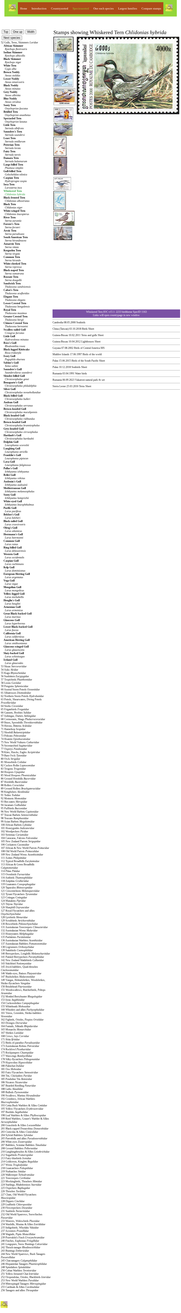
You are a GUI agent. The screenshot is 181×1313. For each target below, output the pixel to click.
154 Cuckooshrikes (20, 1003)
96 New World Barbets (19, 811)
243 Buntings (15, 1250)
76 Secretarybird (16, 745)
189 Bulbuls (14, 1092)
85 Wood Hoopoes (18, 775)
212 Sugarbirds (17, 1155)
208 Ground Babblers (19, 1148)
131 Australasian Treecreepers (24, 927)
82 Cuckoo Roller (18, 765)
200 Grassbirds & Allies (21, 1125)
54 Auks (9, 669)
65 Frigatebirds (15, 709)
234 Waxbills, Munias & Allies (23, 1224)
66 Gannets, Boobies (16, 712)
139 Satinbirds (17, 950)
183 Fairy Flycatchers (19, 1072)
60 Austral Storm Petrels (20, 689)
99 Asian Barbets (17, 821)
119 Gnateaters (18, 884)
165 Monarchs (16, 1029)
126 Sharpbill (15, 907)
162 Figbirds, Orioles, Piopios (22, 1019)
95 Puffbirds (14, 808)
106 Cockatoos (15, 844)
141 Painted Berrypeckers (22, 956)
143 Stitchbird (16, 963)
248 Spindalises (15, 1267)
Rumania (57, 373)
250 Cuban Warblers (18, 1270)
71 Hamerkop (13, 729)
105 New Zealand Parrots (20, 841)
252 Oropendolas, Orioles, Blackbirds (26, 1277)
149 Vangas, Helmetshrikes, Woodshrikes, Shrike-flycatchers (23, 981)
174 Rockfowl (16, 1049)
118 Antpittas (15, 881)
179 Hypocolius (16, 1062)
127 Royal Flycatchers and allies (18, 912)
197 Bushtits (14, 1112)
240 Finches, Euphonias (20, 1240)
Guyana (57, 347)
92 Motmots (13, 798)
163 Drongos (14, 1022)
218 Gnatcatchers (17, 1168)
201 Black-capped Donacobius (24, 1128)
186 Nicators (14, 1082)
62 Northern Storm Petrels (22, 696)
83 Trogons (13, 768)
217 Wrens (14, 1164)
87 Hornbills (14, 781)
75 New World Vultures (20, 742)
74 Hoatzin (15, 739)
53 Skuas (13, 666)
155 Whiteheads (15, 1006)
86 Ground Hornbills (18, 778)
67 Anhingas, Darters (18, 715)
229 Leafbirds (16, 1204)
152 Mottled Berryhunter (21, 996)
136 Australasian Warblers (21, 940)
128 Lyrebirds (14, 917)
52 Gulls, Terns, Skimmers (19, 42)
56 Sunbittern (15, 676)
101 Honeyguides (17, 828)
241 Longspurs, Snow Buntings (24, 1244)
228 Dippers (13, 1201)
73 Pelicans (13, 735)
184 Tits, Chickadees (16, 1075)
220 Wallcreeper (17, 1174)
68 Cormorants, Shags (23, 719)
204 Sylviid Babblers (17, 1135)
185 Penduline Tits (16, 1079)
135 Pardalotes (16, 937)
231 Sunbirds (15, 1211)
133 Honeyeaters (17, 933)
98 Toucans (14, 818)
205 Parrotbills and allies (24, 1138)
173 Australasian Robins (20, 1046)
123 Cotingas (14, 897)
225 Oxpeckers (15, 1188)
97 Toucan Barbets (19, 814)
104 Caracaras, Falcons (19, 838)
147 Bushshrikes (18, 976)
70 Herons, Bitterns (16, 725)
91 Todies (10, 795)
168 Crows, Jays (15, 1036)
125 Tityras (12, 904)
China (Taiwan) (61, 328)
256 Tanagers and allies (19, 1290)
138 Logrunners (17, 947)
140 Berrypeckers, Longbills (25, 953)
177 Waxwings (16, 1055)
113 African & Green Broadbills (17, 866)
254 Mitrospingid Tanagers (23, 1283)
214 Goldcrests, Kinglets (19, 1161)
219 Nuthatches (13, 1171)
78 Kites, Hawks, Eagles (20, 752)
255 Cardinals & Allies (20, 1287)
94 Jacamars (13, 805)
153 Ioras (13, 999)
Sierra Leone (59, 386)
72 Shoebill (15, 732)
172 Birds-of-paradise (20, 1042)
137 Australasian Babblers (24, 943)
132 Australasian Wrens (19, 930)
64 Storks (12, 706)
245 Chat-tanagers (19, 1260)
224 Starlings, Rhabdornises (21, 1184)
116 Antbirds (16, 877)
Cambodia (58, 322)
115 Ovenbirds (15, 874)
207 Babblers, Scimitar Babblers (23, 1145)
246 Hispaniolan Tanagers (24, 1263)
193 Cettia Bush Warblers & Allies (24, 1105)
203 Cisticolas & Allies (19, 1131)
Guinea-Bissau (60, 335)
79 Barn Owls (13, 755)
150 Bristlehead (16, 986)
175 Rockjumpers (17, 1052)
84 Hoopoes (13, 772)
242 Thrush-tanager (20, 1247)
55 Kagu (13, 673)
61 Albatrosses (16, 692)
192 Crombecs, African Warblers (18, 1100)
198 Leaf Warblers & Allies (23, 1115)
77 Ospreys (14, 748)
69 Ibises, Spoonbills (21, 722)
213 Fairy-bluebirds (16, 1158)
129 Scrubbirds (18, 920)
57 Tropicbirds (16, 679)
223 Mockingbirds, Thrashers (21, 1181)
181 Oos (11, 1069)
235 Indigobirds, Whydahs (20, 1227)
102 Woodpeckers (14, 831)
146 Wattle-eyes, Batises (21, 973)
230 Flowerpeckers (16, 1207)
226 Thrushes (13, 1191)
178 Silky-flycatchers (20, 1059)
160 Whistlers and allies (22, 1009)
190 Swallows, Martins (20, 1095)
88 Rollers (12, 785)
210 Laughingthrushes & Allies (25, 1151)
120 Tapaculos (16, 887)
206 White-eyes (16, 1141)
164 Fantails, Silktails (19, 1026)
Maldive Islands (61, 354)
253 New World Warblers (20, 1280)
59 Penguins (14, 686)
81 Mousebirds (13, 762)
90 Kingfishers (15, 791)
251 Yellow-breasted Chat (20, 1273)
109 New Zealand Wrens (22, 854)
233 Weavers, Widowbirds (20, 1221)
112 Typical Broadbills (20, 861)
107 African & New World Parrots (25, 848)
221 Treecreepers (15, 1178)
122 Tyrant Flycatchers (19, 894)
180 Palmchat (12, 1065)
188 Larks (12, 1088)
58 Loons (11, 682)
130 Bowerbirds (19, 923)
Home (23, 8)
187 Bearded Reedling (18, 1085)
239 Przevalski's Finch (22, 1237)
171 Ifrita (10, 1039)
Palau (55, 360)
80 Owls (10, 758)
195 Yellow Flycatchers (22, 1108)
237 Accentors (15, 1230)
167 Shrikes (12, 1032)
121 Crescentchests (20, 890)
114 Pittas (10, 871)
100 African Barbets (16, 824)
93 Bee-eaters (14, 801)
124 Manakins (13, 900)
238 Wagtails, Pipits (18, 1234)
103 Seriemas (14, 834)
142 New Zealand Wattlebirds (22, 960)
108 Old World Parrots (20, 851)
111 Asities (13, 857)
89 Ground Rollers (20, 788)
